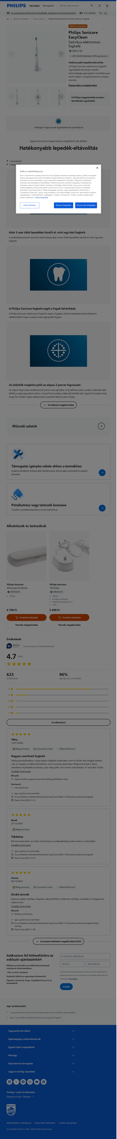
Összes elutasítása (62, 205)
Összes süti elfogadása (85, 205)
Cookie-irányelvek (40, 197)
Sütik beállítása (28, 205)
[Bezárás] (96, 168)
